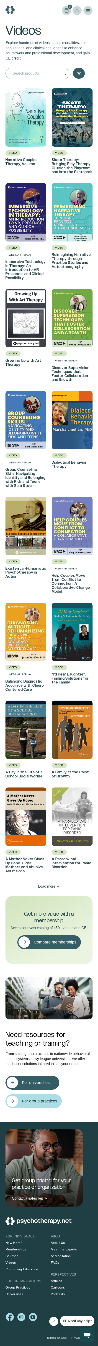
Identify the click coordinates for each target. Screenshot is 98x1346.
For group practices (39, 1101)
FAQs (55, 1263)
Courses (11, 1256)
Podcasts (58, 1294)
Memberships (15, 1249)
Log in (77, 10)
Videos (10, 1263)
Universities (14, 1294)
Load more (46, 886)
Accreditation (61, 1256)
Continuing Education (21, 1269)
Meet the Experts (64, 1249)
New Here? (14, 1243)
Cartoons (58, 1287)
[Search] (64, 73)
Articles (56, 1281)
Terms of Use (56, 1338)
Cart (66, 10)
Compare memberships (55, 942)
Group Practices (17, 1287)
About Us (58, 1243)
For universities (36, 1082)
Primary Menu (88, 10)
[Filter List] (79, 73)
